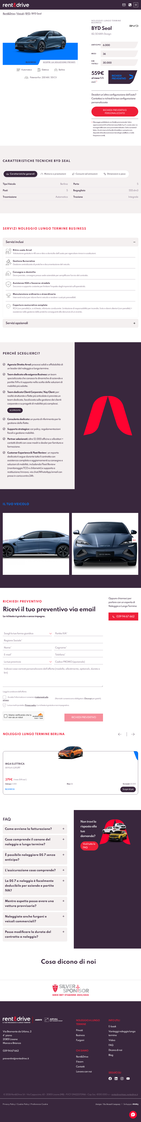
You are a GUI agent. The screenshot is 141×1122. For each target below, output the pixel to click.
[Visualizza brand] (133, 26)
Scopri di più (15, 410)
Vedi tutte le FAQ (89, 846)
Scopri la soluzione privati (59, 62)
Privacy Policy (9, 1104)
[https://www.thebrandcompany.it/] (107, 1105)
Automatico (26, 70)
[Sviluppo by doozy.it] (135, 1105)
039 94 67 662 (11, 1051)
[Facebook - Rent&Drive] (110, 1078)
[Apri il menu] (136, 4)
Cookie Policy (23, 1104)
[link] (36, 544)
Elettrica (45, 70)
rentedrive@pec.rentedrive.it (124, 1095)
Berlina (62, 70)
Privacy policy (30, 705)
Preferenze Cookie (39, 1104)
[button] (70, 242)
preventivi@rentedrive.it (16, 1058)
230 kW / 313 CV (49, 77)
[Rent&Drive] (16, 1018)
